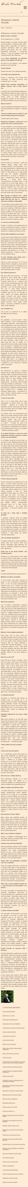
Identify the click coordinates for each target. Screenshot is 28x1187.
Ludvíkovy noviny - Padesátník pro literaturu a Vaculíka (13, 1081)
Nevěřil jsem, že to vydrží (10, 1107)
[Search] (21, 12)
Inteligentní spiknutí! (9, 1036)
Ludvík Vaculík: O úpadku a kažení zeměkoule (12, 1071)
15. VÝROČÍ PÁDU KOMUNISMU (11, 1007)
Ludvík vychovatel (8, 1076)
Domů (2, 27)
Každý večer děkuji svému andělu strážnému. (12, 1048)
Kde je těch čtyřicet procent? (11, 1053)
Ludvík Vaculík (7, 1057)
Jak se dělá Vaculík (8, 1040)
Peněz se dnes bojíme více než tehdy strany (13, 1115)
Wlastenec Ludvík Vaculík (10, 1178)
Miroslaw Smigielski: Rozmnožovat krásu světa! (13, 1086)
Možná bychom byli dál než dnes (12, 1095)
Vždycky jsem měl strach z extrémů (13, 1174)
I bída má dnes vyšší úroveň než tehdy (14, 1028)
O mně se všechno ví (9, 1111)
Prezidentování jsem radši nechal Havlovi (12, 1139)
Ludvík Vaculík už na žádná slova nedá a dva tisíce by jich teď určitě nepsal (14, 1062)
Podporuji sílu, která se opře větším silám (13, 1130)
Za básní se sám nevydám (10, 1182)
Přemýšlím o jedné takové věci (11, 1135)
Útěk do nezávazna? (8, 1166)
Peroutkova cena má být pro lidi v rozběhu (12, 1121)
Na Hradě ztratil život (9, 1103)
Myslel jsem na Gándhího (10, 1099)
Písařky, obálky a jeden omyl (11, 1125)
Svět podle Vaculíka (8, 1157)
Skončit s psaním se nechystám (12, 1153)
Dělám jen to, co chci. (9, 1015)
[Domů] (13, 1)
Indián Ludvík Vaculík (9, 1032)
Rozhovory (9, 27)
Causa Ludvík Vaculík (9, 1011)
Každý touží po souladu (9, 1044)
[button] (7, 997)
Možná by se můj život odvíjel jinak (13, 1090)
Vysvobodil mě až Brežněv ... (11, 1170)
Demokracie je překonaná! (10, 1019)
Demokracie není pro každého (11, 1024)
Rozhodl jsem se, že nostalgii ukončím (14, 1144)
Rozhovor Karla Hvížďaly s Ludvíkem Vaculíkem (13, 1149)
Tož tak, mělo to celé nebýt (10, 1161)
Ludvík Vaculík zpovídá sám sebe (12, 1067)
